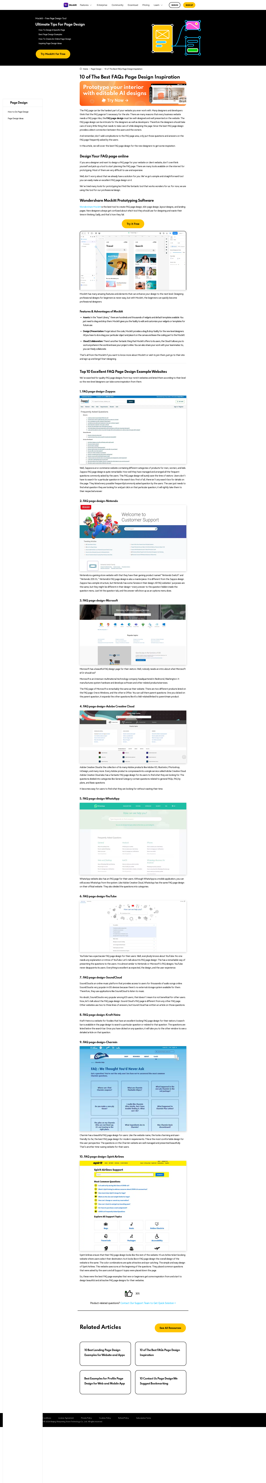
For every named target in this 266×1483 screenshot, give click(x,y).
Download (133, 5)
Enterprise (102, 5)
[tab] (23, 112)
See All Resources (170, 1328)
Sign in (174, 5)
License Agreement (66, 1418)
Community (117, 5)
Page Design (96, 69)
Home (85, 69)
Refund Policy (123, 1418)
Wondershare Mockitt (90, 207)
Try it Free (133, 223)
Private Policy (86, 1418)
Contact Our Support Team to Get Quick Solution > (148, 1303)
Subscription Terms (143, 1418)
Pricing (145, 5)
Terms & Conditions (43, 1418)
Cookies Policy (105, 1418)
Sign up (189, 5)
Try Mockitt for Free (53, 54)
